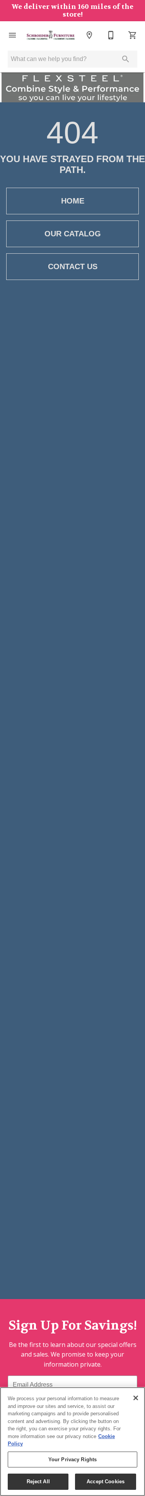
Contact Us (72, 266)
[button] (12, 35)
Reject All (38, 1481)
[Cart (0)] (132, 35)
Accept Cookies (106, 1481)
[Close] (135, 1397)
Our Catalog (72, 233)
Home (72, 201)
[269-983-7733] (111, 35)
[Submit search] (125, 59)
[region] (72, 1441)
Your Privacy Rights (72, 1459)
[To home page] (50, 35)
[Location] (89, 35)
